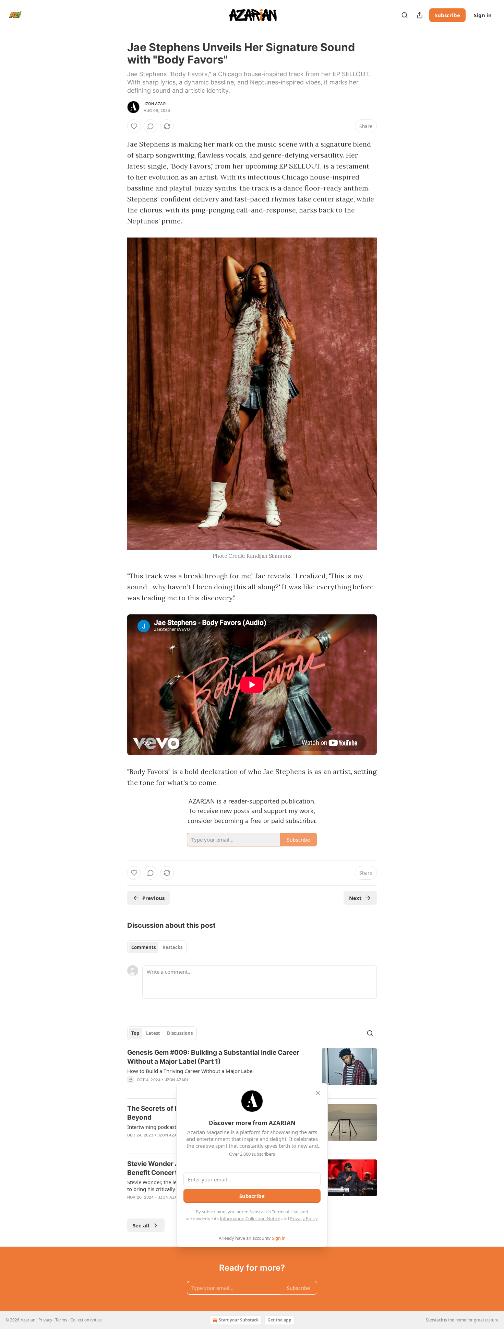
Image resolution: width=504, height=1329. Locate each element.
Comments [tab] (143, 947)
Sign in (483, 15)
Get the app (279, 1320)
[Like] (134, 126)
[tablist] (157, 947)
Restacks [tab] (172, 947)
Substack (434, 1320)
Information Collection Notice (250, 1218)
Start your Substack (239, 1320)
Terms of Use (285, 1212)
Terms (61, 1320)
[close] (317, 1092)
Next (355, 897)
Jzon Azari (155, 103)
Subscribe (447, 15)
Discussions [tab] (180, 1033)
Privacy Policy (303, 1218)
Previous (153, 897)
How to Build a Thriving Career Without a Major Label (190, 1070)
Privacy (45, 1320)
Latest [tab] (153, 1033)
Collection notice (86, 1320)
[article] (252, 1070)
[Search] (404, 15)
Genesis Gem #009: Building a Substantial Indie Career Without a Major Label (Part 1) (213, 1057)
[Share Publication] (420, 15)
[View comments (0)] (150, 126)
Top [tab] (135, 1033)
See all (141, 1225)
